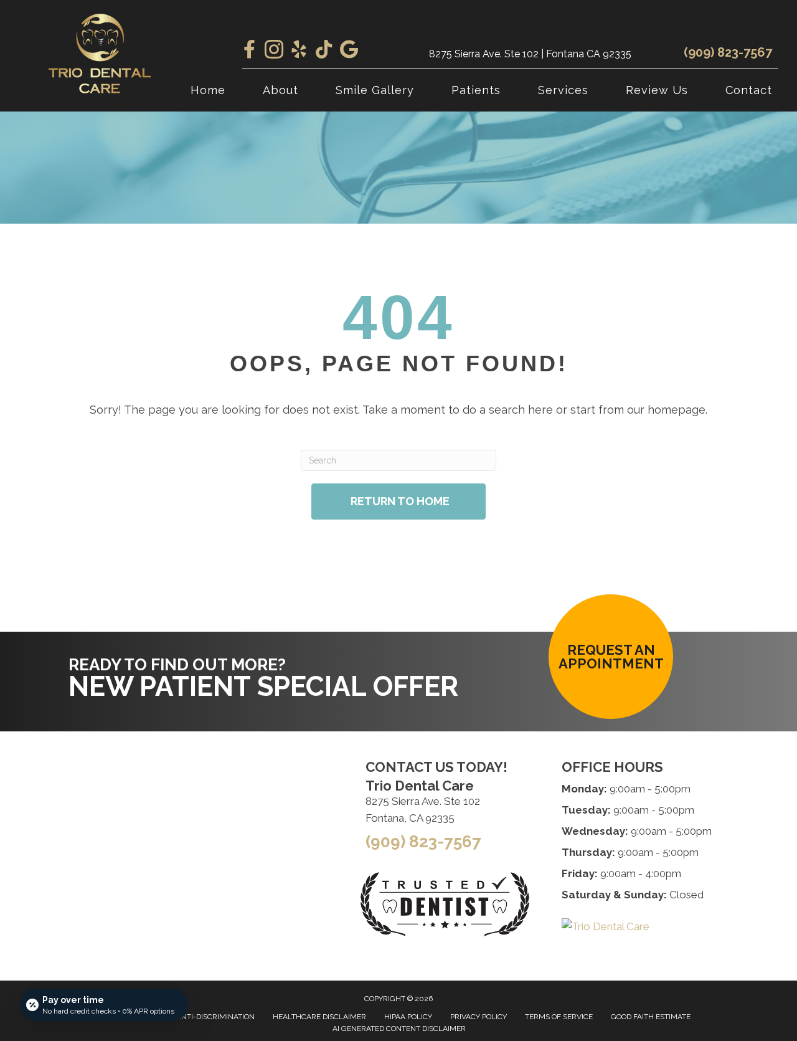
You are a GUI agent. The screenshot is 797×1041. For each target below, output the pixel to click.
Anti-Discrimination (215, 1016)
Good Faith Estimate (651, 1016)
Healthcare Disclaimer (319, 1016)
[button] (611, 656)
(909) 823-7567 (728, 52)
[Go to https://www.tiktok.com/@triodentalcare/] (323, 50)
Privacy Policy (478, 1016)
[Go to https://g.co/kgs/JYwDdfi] (348, 50)
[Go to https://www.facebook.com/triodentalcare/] (249, 50)
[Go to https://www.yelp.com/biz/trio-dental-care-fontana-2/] (299, 51)
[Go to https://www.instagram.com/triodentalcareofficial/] (274, 51)
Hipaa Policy (408, 1016)
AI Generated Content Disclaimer (399, 1028)
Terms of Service (559, 1016)
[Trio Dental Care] (605, 926)
